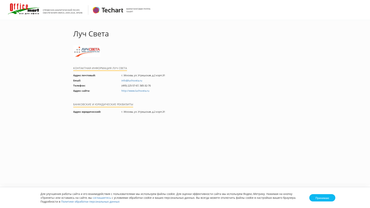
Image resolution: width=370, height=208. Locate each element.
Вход (361, 12)
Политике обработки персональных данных (90, 201)
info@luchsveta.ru (131, 80)
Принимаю (322, 198)
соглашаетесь (102, 198)
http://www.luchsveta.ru (135, 90)
